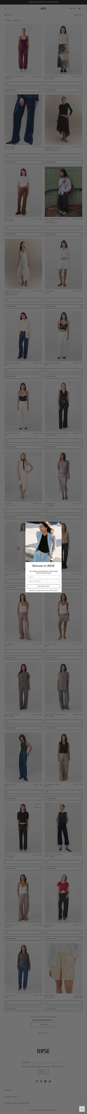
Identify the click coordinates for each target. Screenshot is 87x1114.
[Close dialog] (58, 524)
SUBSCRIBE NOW (44, 586)
